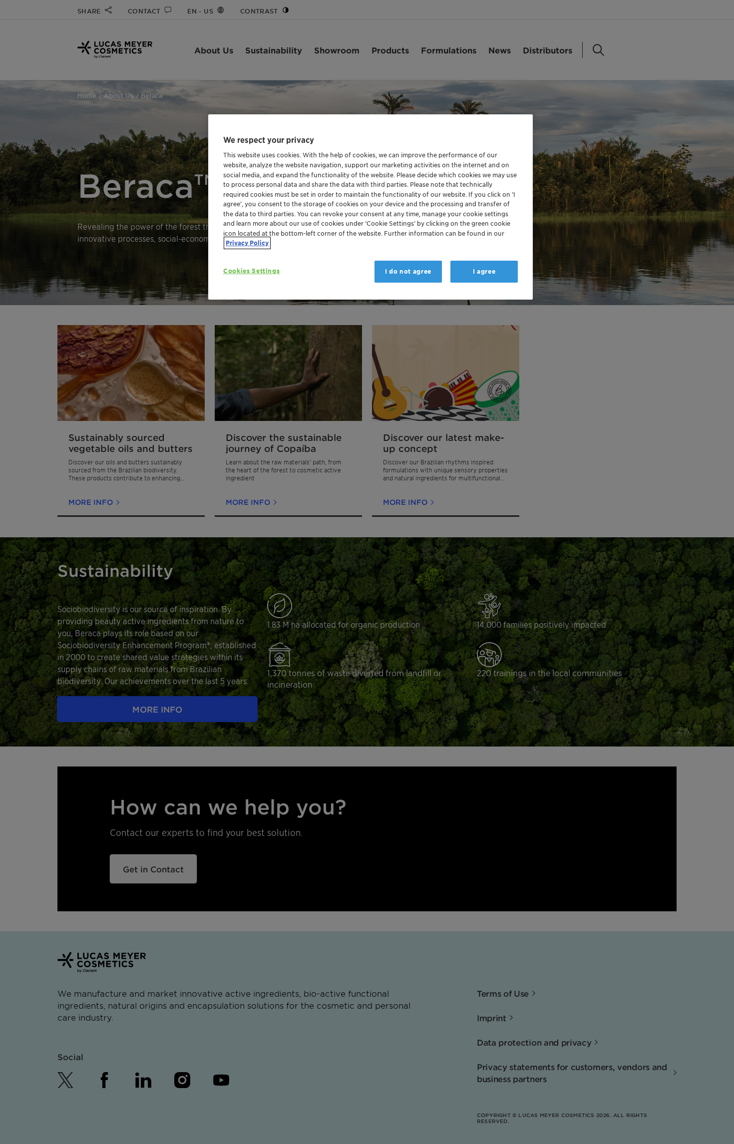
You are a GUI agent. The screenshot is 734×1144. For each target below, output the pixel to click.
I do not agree (408, 271)
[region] (370, 207)
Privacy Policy (247, 243)
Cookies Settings (251, 271)
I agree (484, 271)
